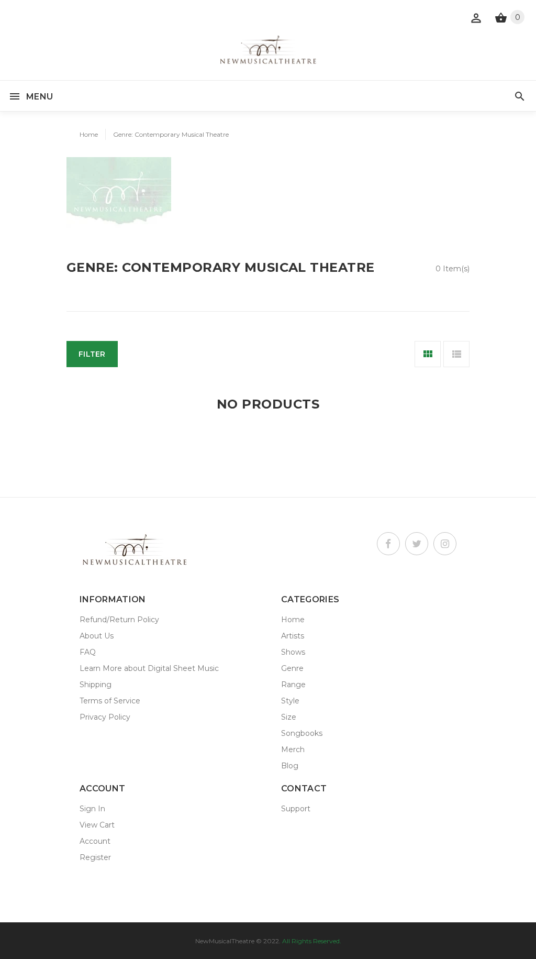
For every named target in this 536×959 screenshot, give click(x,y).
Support (295, 808)
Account (95, 841)
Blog (289, 765)
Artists (292, 636)
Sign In (92, 808)
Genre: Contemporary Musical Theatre (171, 134)
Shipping (95, 684)
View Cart (97, 825)
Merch (293, 749)
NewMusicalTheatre (224, 941)
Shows (293, 652)
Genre (292, 668)
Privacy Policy (105, 717)
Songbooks (301, 733)
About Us (97, 636)
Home (89, 134)
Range (293, 684)
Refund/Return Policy (119, 619)
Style (290, 701)
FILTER (92, 354)
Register (95, 857)
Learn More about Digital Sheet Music (149, 668)
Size (288, 717)
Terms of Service (110, 701)
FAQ (88, 652)
